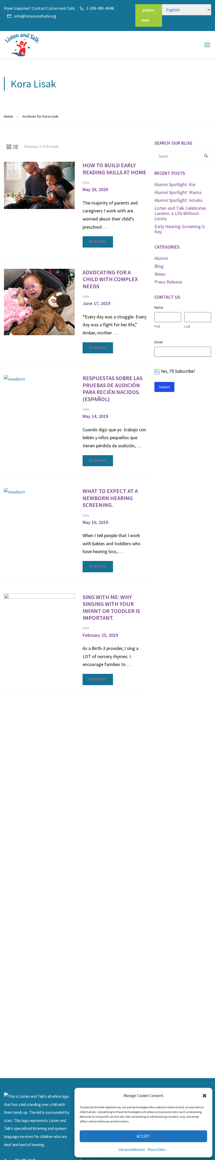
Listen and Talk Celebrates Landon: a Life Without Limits (180, 213)
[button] (204, 1095)
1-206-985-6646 (100, 8)
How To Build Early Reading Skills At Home (114, 169)
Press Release (168, 282)
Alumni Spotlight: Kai (174, 184)
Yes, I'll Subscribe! (178, 371)
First (157, 326)
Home (8, 116)
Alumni (161, 258)
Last (187, 326)
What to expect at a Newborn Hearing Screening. (110, 497)
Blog (159, 266)
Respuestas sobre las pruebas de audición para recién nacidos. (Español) (112, 388)
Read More (97, 240)
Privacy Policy (157, 1149)
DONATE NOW (148, 15)
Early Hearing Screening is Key (179, 229)
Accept (143, 1136)
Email (158, 342)
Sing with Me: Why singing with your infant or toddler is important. (111, 607)
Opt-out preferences (132, 1149)
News (159, 274)
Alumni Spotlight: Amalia (178, 200)
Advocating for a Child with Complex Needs (110, 279)
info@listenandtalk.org (35, 16)
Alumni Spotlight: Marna (177, 192)
